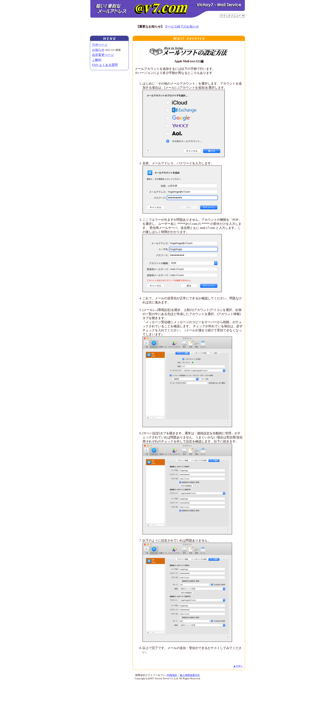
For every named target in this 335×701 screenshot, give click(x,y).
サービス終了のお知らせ (182, 26)
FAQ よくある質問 (105, 65)
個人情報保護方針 (190, 675)
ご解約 (96, 59)
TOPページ (99, 44)
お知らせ (98, 49)
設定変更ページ (103, 54)
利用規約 (172, 675)
